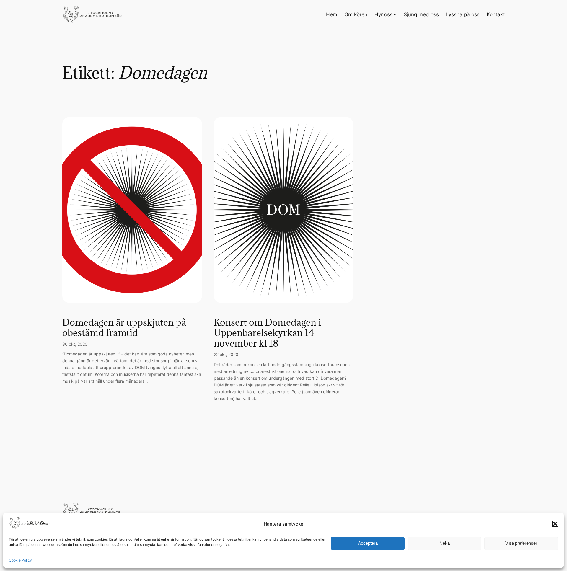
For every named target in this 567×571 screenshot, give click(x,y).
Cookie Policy (20, 560)
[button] (555, 524)
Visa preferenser (521, 543)
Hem (331, 14)
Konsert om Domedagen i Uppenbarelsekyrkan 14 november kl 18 (267, 333)
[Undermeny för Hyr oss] (395, 14)
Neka (444, 543)
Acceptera (368, 543)
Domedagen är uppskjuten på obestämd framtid (124, 327)
